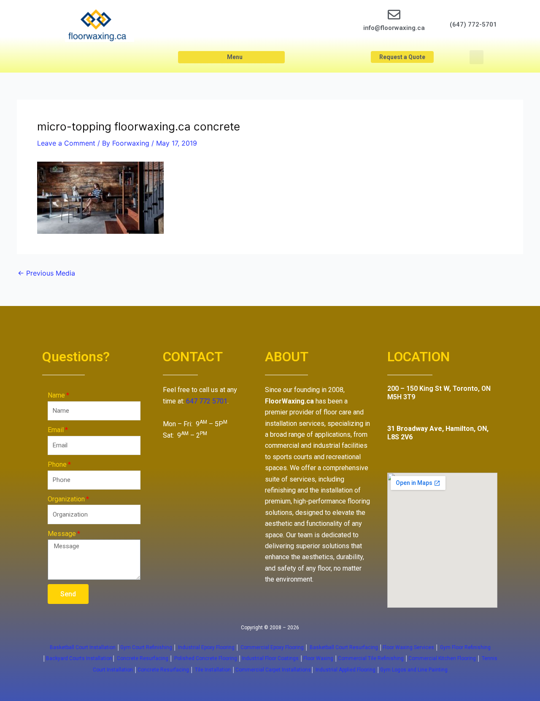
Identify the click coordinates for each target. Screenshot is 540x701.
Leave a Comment (66, 143)
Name (56, 395)
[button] (231, 57)
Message (62, 534)
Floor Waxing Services (408, 647)
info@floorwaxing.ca (394, 28)
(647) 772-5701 (473, 24)
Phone (57, 464)
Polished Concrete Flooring (205, 658)
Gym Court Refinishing (146, 647)
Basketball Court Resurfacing (344, 647)
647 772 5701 (206, 401)
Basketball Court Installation (83, 647)
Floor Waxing (318, 658)
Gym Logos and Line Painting (414, 670)
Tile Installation (213, 670)
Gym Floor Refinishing (465, 647)
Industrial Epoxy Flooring (206, 647)
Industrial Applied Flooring (346, 670)
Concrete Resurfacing (142, 658)
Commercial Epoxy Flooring (272, 647)
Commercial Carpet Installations (273, 670)
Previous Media (46, 273)
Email (56, 430)
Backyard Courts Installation (79, 658)
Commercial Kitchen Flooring (442, 658)
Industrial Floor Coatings (270, 658)
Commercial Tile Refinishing (371, 658)
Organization (66, 499)
